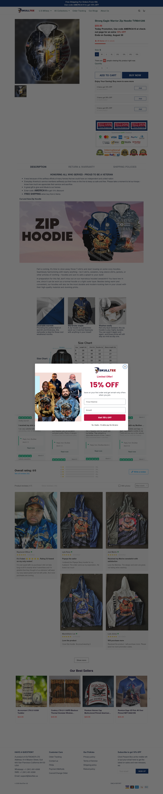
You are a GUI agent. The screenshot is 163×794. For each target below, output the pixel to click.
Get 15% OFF (105, 417)
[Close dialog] (125, 367)
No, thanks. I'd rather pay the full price (105, 425)
